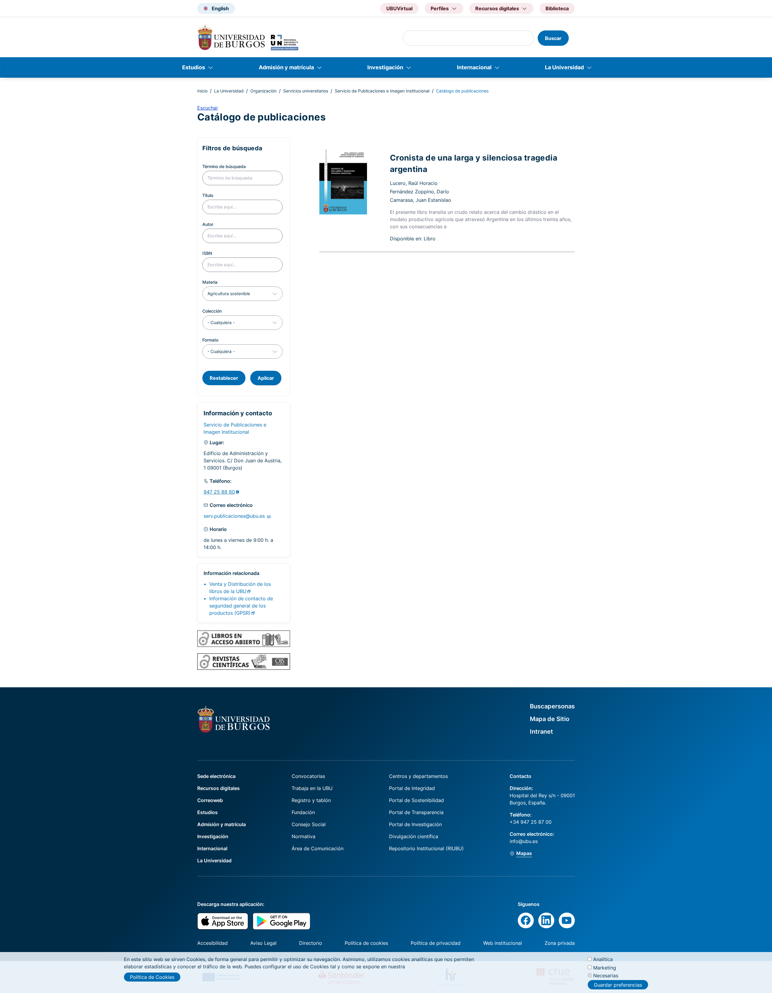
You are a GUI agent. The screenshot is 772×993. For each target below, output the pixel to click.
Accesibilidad (212, 943)
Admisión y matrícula (286, 67)
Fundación (303, 812)
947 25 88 (219, 492)
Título (207, 195)
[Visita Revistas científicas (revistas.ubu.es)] (243, 661)
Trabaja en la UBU (312, 788)
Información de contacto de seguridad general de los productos (241, 605)
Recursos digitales (218, 788)
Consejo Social (309, 824)
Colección (212, 311)
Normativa (303, 836)
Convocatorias (308, 776)
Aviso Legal (263, 943)
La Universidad (564, 67)
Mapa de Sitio (549, 719)
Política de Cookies (152, 977)
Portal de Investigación (415, 824)
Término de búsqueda (224, 166)
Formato (210, 339)
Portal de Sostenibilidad (416, 800)
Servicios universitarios (305, 90)
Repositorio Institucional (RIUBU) (426, 848)
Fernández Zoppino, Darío (419, 192)
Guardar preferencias (618, 985)
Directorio (310, 943)
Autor (207, 224)
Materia (209, 282)
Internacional (474, 67)
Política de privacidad (435, 943)
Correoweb (210, 800)
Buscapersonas (552, 706)
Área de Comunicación (317, 848)
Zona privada (560, 943)
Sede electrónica (216, 776)
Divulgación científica (413, 836)
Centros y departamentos (418, 776)
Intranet (541, 731)
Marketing (604, 967)
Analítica (603, 959)
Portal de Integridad (412, 788)
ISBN (207, 253)
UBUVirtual (399, 8)
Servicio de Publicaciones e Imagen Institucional (382, 90)
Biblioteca (557, 8)
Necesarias (605, 976)
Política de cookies (366, 943)
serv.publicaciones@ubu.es (235, 516)
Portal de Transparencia (416, 812)
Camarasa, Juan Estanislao (420, 200)
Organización (263, 90)
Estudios (193, 67)
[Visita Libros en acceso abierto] (243, 638)
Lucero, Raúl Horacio (414, 183)
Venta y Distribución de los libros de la (240, 587)
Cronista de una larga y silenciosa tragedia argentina (473, 163)
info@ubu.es (524, 841)
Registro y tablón (311, 800)
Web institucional (502, 943)
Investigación (385, 67)
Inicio (202, 90)
